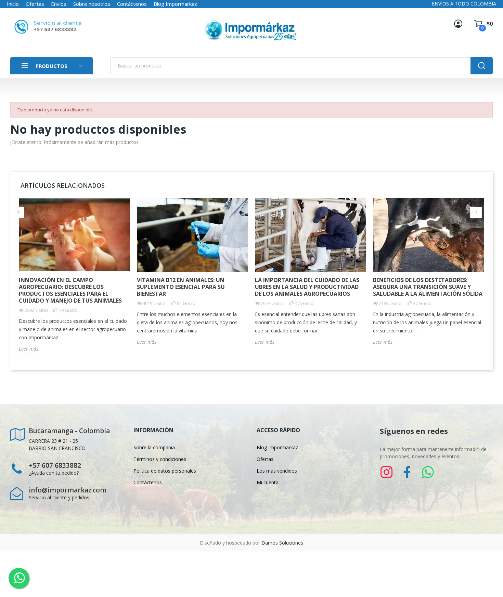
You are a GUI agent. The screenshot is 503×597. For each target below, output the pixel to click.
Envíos (58, 3)
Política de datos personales (164, 470)
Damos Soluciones (282, 542)
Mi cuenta (268, 482)
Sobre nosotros (91, 3)
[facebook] (407, 472)
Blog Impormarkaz (175, 3)
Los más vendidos (277, 470)
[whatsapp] (428, 472)
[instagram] (387, 472)
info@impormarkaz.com (67, 490)
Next (476, 212)
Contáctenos (132, 3)
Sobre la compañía (154, 447)
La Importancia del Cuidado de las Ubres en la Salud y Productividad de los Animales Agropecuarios (307, 286)
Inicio (13, 3)
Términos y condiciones (159, 459)
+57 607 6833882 (55, 29)
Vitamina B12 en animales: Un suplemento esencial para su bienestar (181, 286)
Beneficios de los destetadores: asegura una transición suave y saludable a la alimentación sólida (427, 286)
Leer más (28, 348)
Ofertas (35, 3)
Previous (18, 212)
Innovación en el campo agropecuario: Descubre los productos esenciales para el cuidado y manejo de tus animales (70, 290)
